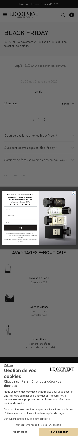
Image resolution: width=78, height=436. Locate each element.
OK (20, 228)
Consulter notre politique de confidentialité (27, 418)
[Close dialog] (73, 193)
